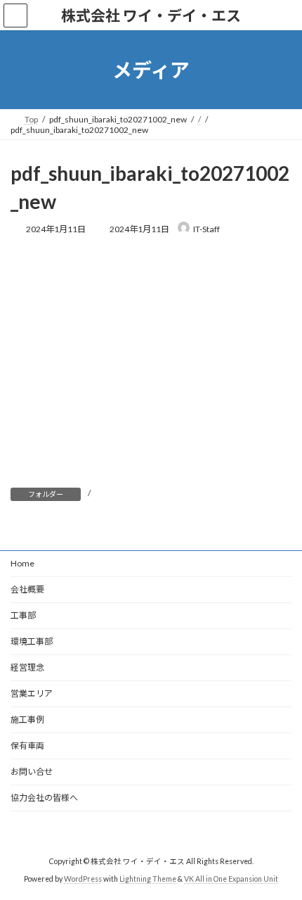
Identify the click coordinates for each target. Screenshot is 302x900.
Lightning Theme (147, 879)
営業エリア (32, 693)
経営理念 (27, 667)
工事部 (23, 615)
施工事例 (27, 719)
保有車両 (27, 745)
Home (22, 563)
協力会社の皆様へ (44, 797)
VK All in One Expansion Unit (231, 879)
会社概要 (27, 589)
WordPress (83, 879)
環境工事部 (32, 641)
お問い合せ (32, 771)
